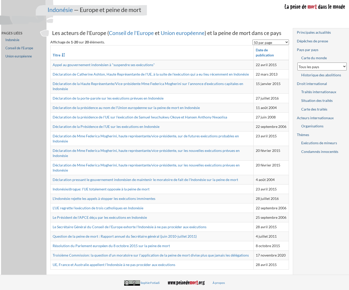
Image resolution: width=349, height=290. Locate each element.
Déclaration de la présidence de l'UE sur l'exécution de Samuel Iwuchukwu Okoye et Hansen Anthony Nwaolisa (140, 117)
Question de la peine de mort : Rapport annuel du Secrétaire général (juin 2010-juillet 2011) (125, 236)
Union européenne (183, 33)
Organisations (312, 126)
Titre (56, 55)
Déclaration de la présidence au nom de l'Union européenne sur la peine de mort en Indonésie (126, 107)
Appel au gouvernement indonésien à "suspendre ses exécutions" (104, 65)
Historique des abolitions (321, 75)
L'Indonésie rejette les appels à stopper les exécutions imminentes (104, 198)
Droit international (312, 83)
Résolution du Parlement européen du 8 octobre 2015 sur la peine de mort (111, 246)
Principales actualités (314, 32)
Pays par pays (307, 49)
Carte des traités (314, 109)
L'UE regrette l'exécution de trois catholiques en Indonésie (98, 208)
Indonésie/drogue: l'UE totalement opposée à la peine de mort (101, 189)
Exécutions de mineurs (319, 143)
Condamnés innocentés (319, 151)
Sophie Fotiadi (150, 283)
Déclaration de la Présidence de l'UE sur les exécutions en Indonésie (106, 126)
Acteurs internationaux (315, 118)
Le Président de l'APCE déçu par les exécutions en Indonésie (100, 217)
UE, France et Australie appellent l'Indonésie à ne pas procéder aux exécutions (114, 264)
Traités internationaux (318, 92)
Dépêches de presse (312, 41)
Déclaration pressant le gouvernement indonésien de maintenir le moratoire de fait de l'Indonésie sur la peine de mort (145, 179)
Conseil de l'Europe (131, 33)
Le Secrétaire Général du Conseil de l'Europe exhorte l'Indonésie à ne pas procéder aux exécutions (129, 227)
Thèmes (303, 134)
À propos (219, 283)
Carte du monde (314, 58)
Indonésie (60, 9)
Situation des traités (317, 100)
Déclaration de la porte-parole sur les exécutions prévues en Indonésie (108, 98)
